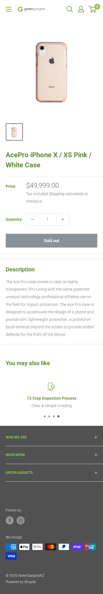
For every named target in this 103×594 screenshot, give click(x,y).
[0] (92, 9)
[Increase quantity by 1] (63, 219)
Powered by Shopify (21, 582)
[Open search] (70, 9)
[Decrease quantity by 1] (32, 219)
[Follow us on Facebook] (10, 520)
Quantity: (14, 219)
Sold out (51, 240)
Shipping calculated (66, 193)
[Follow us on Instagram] (21, 520)
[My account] (81, 9)
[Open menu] (8, 9)
